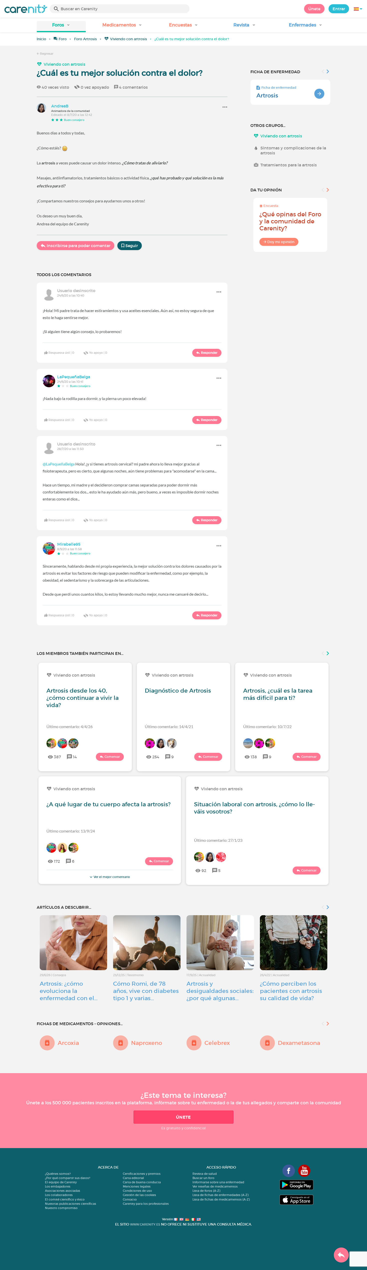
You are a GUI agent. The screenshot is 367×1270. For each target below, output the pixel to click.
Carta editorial (133, 1178)
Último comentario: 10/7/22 (267, 726)
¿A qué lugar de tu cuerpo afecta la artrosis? (108, 804)
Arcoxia (68, 1042)
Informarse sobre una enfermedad (218, 1182)
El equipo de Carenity (61, 1182)
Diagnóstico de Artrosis (178, 690)
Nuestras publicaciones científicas (70, 1204)
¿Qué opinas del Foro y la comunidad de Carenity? (290, 221)
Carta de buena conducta (142, 1182)
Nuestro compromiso (61, 1208)
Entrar (339, 8)
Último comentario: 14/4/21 (169, 726)
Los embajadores (57, 1186)
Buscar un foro (203, 1178)
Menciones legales (137, 1186)
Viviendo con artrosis (128, 39)
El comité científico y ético (65, 1199)
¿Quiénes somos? (58, 1174)
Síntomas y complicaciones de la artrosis (293, 150)
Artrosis (267, 95)
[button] (61, 26)
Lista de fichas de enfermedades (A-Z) (220, 1195)
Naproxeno (146, 1042)
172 (57, 861)
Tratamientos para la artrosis (288, 164)
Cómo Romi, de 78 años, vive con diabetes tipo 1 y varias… (146, 991)
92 (203, 870)
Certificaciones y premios (142, 1174)
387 (57, 756)
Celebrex (217, 1042)
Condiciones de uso (137, 1191)
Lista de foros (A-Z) (206, 1191)
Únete (314, 8)
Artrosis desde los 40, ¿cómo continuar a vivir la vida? (82, 698)
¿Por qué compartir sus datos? (67, 1178)
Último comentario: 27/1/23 (218, 840)
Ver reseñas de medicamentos (215, 1186)
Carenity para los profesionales (146, 1204)
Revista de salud (204, 1174)
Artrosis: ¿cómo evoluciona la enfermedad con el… (69, 991)
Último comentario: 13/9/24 (70, 831)
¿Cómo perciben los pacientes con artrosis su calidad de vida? (291, 991)
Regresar (46, 53)
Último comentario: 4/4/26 (69, 726)
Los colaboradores (59, 1195)
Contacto (130, 1199)
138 (254, 756)
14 (75, 756)
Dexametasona (299, 1042)
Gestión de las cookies (139, 1195)
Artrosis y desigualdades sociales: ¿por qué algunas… (220, 991)
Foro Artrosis (85, 39)
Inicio (41, 39)
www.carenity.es (145, 1224)
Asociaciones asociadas (62, 1191)
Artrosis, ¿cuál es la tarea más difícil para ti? (277, 694)
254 (155, 756)
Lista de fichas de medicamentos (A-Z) (221, 1199)
